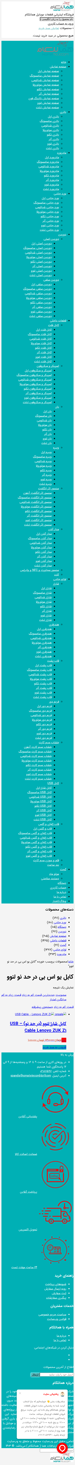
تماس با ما (60, 1340)
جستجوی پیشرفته (42, 1007)
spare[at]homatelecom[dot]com (31, 1075)
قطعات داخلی (58, 940)
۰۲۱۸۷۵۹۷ (46, 1071)
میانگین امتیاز (58, 999)
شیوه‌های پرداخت (55, 1284)
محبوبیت (61, 995)
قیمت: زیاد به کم (11, 995)
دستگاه (62, 927)
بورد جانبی (60, 922)
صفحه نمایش (58, 936)
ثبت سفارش (59, 1293)
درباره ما (61, 1335)
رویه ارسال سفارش (55, 1288)
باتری (63, 918)
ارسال (35, 1374)
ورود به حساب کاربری (61, 23)
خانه (71, 961)
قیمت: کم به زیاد (32, 995)
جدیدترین (49, 995)
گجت (63, 945)
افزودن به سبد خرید (54, 1047)
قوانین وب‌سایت (56, 1319)
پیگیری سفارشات (56, 1298)
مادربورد (61, 954)
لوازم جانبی (59, 949)
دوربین (62, 931)
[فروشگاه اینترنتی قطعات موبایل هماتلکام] (62, 10)
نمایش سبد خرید (48, 28)
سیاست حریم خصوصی (52, 1314)
